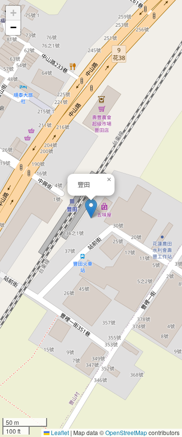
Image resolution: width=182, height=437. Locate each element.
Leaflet (59, 432)
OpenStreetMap (126, 432)
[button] (91, 208)
